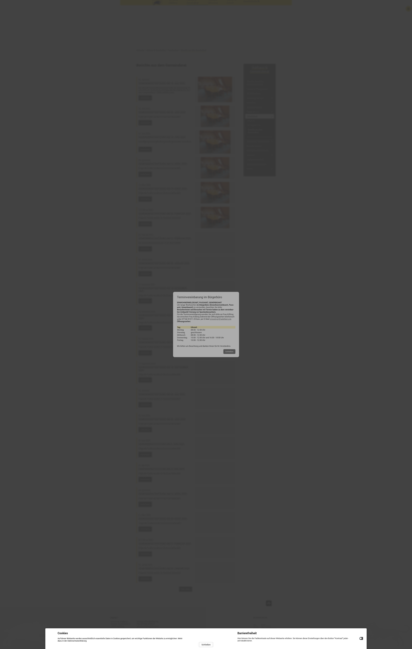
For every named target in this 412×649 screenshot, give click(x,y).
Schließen (206, 644)
